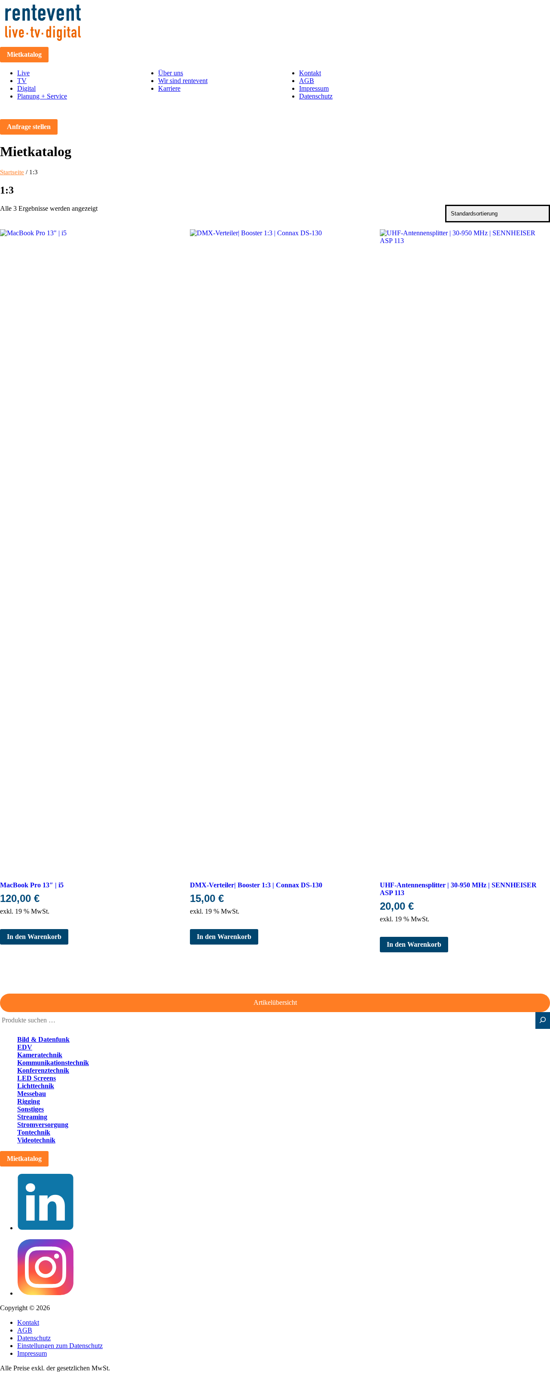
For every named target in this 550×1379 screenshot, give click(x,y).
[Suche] (542, 1020)
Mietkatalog (24, 54)
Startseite (12, 172)
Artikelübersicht (275, 1002)
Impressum (314, 88)
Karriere (169, 88)
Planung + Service (42, 96)
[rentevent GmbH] (43, 42)
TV (22, 80)
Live (23, 73)
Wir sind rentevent (183, 80)
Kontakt (310, 73)
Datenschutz (316, 96)
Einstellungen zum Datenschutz (60, 1345)
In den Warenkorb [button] (34, 936)
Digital (26, 88)
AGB (306, 80)
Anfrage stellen (29, 126)
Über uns (170, 73)
